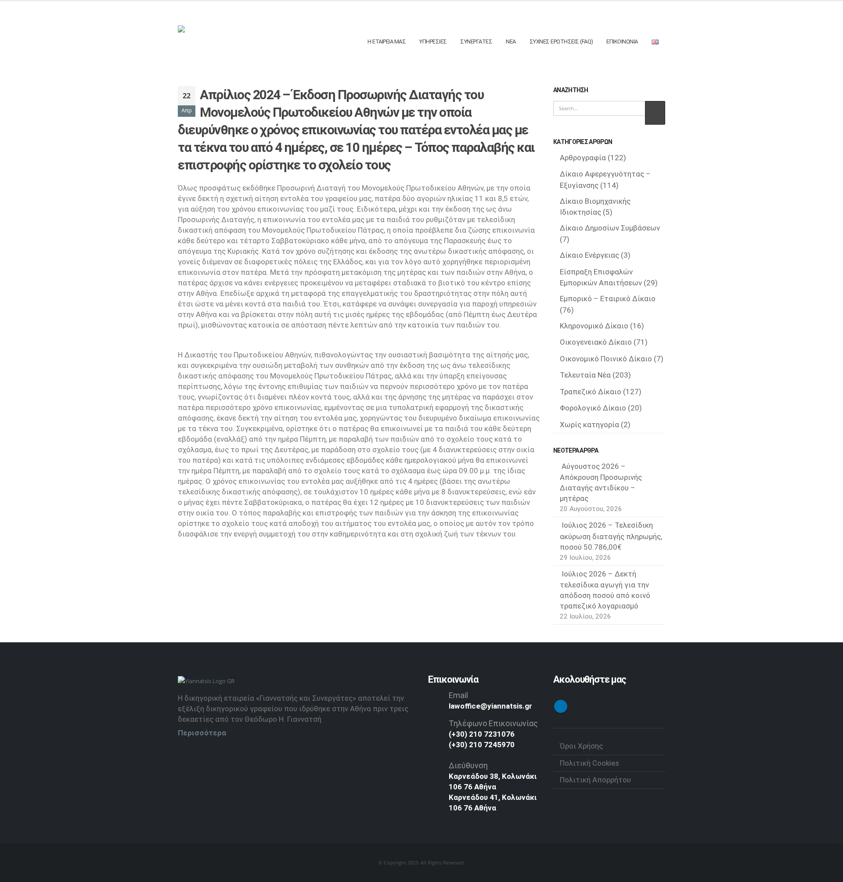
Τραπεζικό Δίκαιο (590, 391)
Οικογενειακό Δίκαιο (596, 342)
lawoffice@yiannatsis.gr (490, 706)
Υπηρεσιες (433, 41)
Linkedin (560, 706)
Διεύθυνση (468, 765)
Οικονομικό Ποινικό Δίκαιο (606, 358)
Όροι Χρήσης (581, 746)
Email (458, 695)
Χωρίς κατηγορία (589, 424)
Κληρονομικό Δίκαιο (594, 325)
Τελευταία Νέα (585, 375)
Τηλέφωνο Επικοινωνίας (493, 723)
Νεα (511, 41)
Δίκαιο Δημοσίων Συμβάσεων (610, 227)
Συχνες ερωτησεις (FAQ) (561, 41)
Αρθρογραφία (583, 157)
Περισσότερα (202, 732)
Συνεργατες (476, 41)
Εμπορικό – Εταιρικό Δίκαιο (608, 298)
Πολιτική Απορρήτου (595, 779)
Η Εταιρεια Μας (386, 41)
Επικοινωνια (622, 41)
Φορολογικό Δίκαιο (593, 407)
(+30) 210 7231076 (482, 734)
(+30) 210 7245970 (482, 744)
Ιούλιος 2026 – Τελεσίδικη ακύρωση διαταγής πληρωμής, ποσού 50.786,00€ (611, 536)
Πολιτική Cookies (589, 763)
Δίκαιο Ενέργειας (589, 255)
